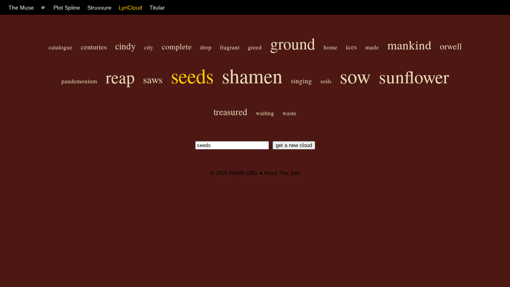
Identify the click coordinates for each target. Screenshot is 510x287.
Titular (157, 7)
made (372, 47)
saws (153, 79)
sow (355, 76)
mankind (409, 44)
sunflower (414, 76)
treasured (230, 112)
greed (255, 47)
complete (177, 46)
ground (292, 43)
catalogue (61, 47)
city (148, 47)
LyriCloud (130, 7)
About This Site (282, 173)
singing (301, 80)
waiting (265, 113)
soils (326, 81)
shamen (252, 75)
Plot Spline (66, 7)
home (330, 47)
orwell (451, 46)
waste (289, 113)
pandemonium (79, 81)
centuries (94, 46)
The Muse (21, 7)
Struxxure (99, 7)
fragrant (229, 47)
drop (206, 47)
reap (120, 77)
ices (351, 46)
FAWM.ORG (243, 173)
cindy (125, 46)
